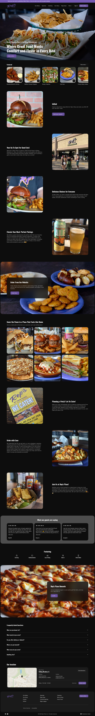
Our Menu (37, 5)
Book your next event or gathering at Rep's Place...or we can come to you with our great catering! (29, 1)
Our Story (57, 5)
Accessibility (34, 708)
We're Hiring (60, 697)
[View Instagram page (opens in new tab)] (7, 714)
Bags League (43, 701)
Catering (50, 5)
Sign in (76, 5)
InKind (24, 701)
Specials (44, 5)
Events (24, 699)
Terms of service (26, 708)
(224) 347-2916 (59, 676)
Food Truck (60, 699)
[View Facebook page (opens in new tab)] (5, 714)
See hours (74, 683)
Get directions (81, 670)
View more (10, 534)
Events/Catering (44, 699)
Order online (82, 683)
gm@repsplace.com (60, 678)
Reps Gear (63, 5)
